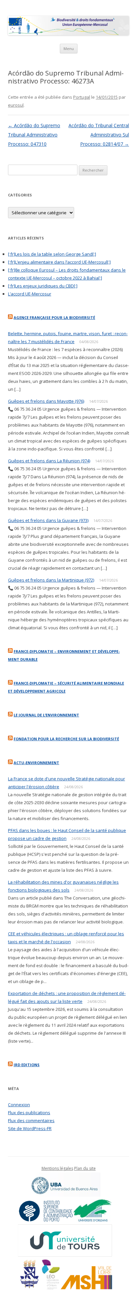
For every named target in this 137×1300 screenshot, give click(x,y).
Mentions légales (57, 1168)
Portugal (81, 97)
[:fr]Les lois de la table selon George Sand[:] (52, 254)
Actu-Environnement (36, 762)
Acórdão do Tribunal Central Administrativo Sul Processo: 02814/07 (98, 134)
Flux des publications (29, 1113)
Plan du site (85, 1168)
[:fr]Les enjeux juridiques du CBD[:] (42, 286)
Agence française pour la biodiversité (54, 317)
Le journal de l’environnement (46, 714)
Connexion (19, 1105)
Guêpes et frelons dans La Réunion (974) (49, 461)
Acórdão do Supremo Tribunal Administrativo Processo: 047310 (34, 134)
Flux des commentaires (31, 1120)
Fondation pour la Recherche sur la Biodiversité (66, 738)
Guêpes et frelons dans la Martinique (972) (51, 580)
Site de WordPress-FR (30, 1128)
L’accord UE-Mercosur (29, 294)
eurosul (16, 105)
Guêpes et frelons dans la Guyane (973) (48, 520)
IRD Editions (27, 1064)
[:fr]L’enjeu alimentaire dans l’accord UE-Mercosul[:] (59, 262)
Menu (69, 48)
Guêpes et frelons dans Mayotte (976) (46, 401)
